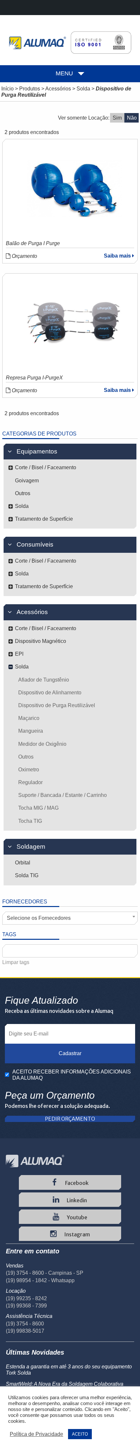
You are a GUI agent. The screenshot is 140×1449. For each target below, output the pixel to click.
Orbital (22, 862)
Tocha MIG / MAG (38, 808)
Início (7, 88)
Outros (22, 493)
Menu (64, 73)
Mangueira (30, 731)
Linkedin (76, 1200)
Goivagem (27, 480)
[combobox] (70, 918)
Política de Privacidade (36, 1434)
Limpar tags (15, 962)
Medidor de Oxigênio (42, 744)
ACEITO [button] (80, 1434)
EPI (19, 654)
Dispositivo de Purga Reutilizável (56, 705)
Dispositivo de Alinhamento (49, 692)
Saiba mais (118, 256)
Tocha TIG (30, 821)
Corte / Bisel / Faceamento (45, 467)
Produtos (29, 88)
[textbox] (8, 951)
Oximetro (28, 769)
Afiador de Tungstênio (43, 680)
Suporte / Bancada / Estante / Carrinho (62, 795)
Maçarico (28, 718)
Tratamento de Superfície (44, 519)
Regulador (30, 782)
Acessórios (58, 88)
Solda (83, 88)
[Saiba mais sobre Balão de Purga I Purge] (75, 188)
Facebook (76, 1183)
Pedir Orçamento (70, 1119)
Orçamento (23, 256)
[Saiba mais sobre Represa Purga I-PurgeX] (75, 323)
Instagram (76, 1234)
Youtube (76, 1217)
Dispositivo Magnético (40, 641)
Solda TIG (26, 875)
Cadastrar (70, 1053)
